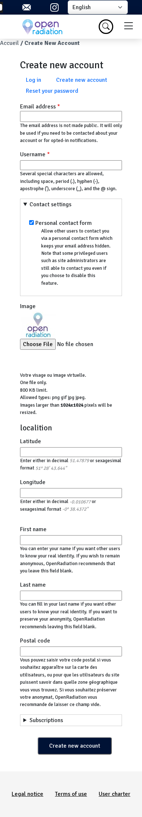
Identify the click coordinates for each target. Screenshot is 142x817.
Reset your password (52, 91)
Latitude (30, 441)
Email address (38, 106)
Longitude (33, 482)
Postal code (35, 640)
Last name (33, 584)
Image (28, 306)
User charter (114, 794)
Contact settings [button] (50, 204)
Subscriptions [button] (46, 720)
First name (33, 529)
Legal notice (27, 794)
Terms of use (71, 794)
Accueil (9, 43)
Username (33, 154)
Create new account (81, 80)
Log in (33, 80)
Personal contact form (63, 223)
